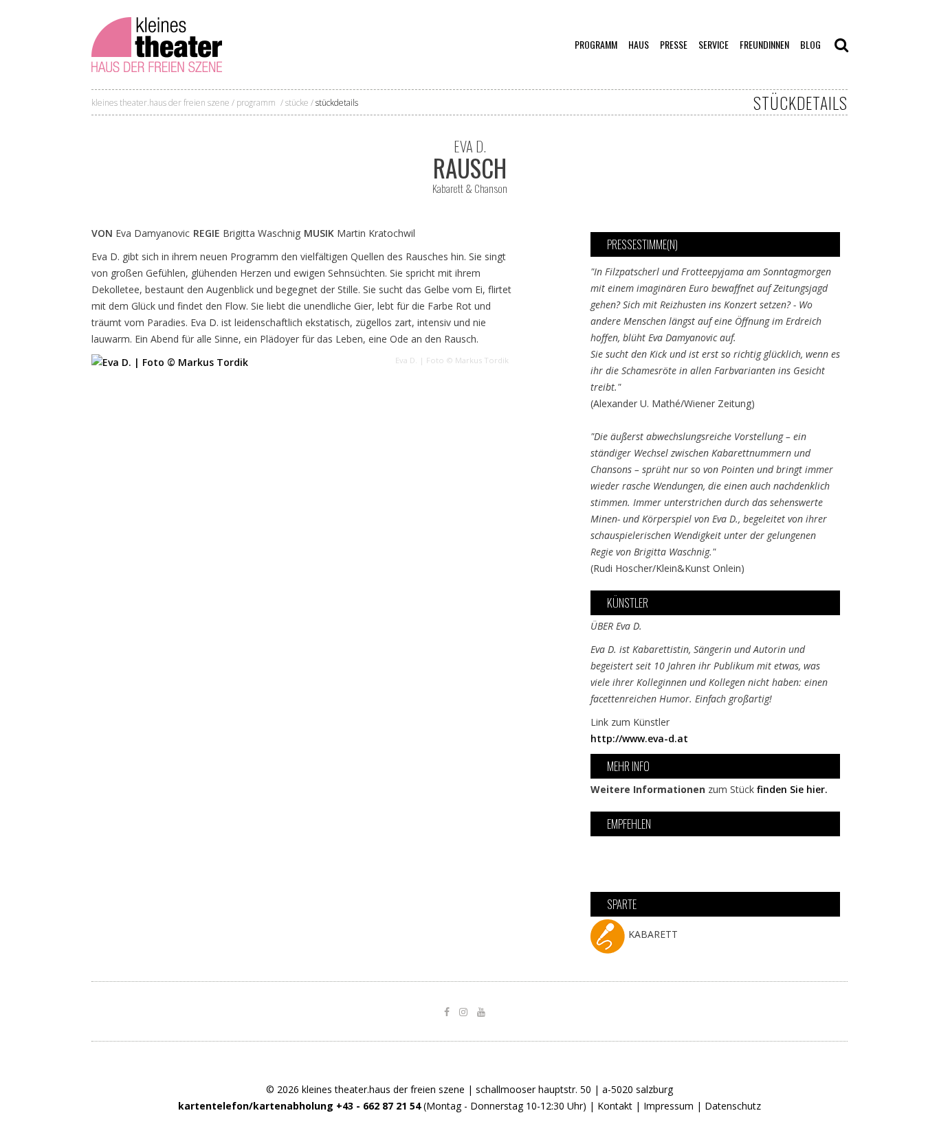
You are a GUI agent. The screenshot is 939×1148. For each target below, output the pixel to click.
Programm (256, 102)
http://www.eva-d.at (639, 738)
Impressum (668, 1105)
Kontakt (614, 1105)
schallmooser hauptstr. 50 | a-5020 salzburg (574, 1089)
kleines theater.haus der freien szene (160, 102)
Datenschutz (733, 1105)
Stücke (297, 102)
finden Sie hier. (792, 789)
